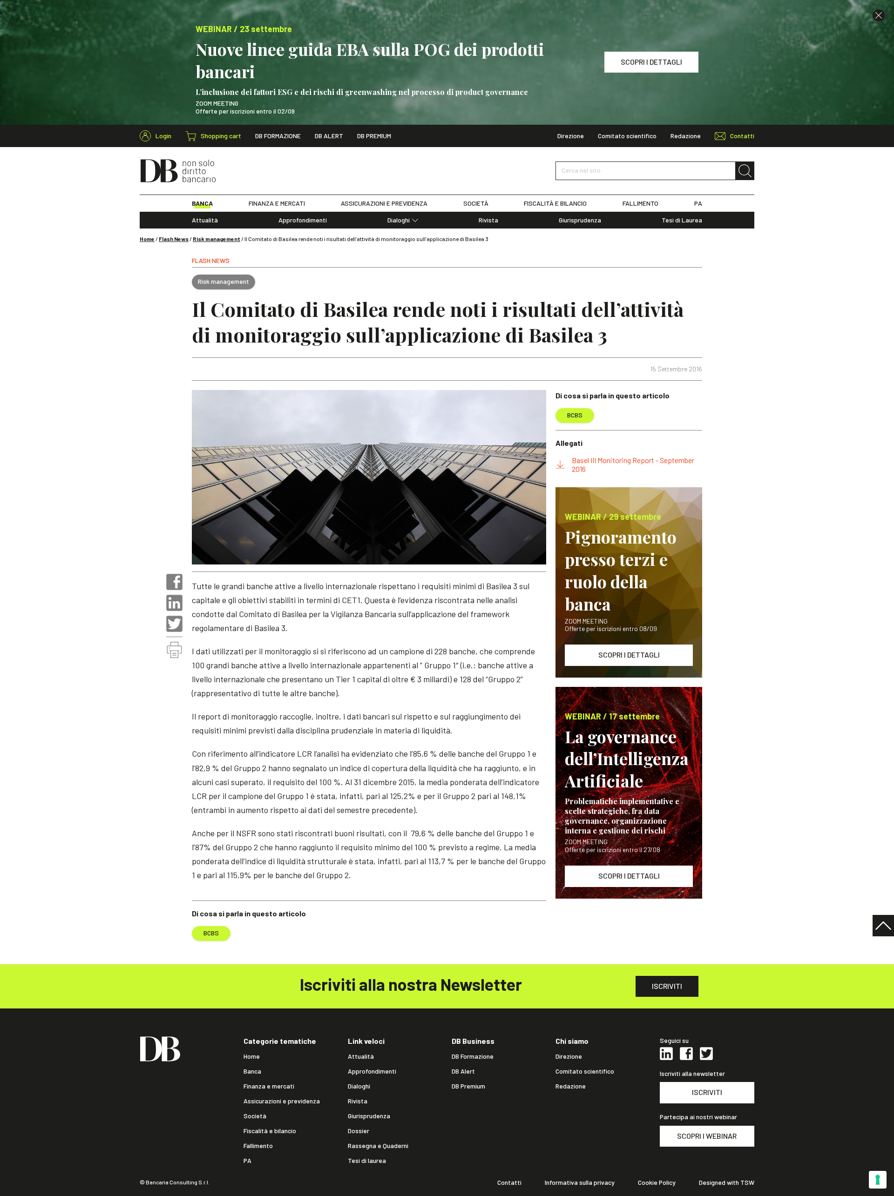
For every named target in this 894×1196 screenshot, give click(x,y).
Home (147, 238)
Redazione (685, 136)
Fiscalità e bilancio (270, 1131)
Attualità (205, 220)
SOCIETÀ (475, 203)
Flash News (174, 238)
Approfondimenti (302, 220)
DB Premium (374, 136)
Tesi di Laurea (682, 220)
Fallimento (258, 1145)
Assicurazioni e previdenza (282, 1101)
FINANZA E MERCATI (277, 203)
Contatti (509, 1182)
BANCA (202, 203)
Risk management (216, 238)
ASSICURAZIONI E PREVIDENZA (384, 203)
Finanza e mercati (269, 1086)
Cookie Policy (657, 1182)
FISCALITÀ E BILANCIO (555, 203)
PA (698, 203)
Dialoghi (398, 220)
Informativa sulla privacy (580, 1182)
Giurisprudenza (580, 220)
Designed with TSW (726, 1182)
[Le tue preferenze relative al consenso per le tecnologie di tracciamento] (878, 1180)
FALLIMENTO (640, 203)
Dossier (358, 1131)
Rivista (488, 220)
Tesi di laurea (367, 1160)
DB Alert (329, 136)
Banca (252, 1071)
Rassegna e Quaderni (378, 1145)
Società (255, 1116)
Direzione (570, 136)
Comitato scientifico (627, 136)
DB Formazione (278, 136)
